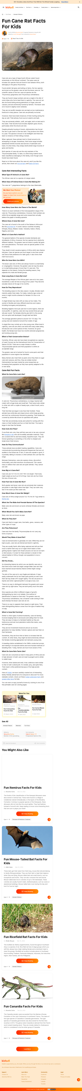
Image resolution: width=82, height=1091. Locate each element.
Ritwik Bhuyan (10, 941)
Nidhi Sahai (9, 867)
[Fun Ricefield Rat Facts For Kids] (27, 918)
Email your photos (13, 201)
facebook (43, 1074)
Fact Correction (41, 743)
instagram (43, 1079)
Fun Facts (28, 7)
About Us (23, 1074)
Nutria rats (5, 499)
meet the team (25, 1076)
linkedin (43, 1081)
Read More (64, 2)
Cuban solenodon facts (33, 677)
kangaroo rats (9, 434)
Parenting (36, 7)
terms (62, 1074)
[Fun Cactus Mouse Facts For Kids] (38, 699)
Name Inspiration (55, 7)
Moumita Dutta (19, 32)
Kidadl (3, 14)
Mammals (18, 725)
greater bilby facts (8, 679)
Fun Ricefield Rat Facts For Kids (25, 937)
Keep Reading (28, 814)
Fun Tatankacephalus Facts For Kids (23, 710)
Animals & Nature (36, 704)
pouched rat (11, 226)
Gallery (7, 69)
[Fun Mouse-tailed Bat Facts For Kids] (27, 840)
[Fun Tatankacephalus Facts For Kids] (24, 699)
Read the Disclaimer (11, 743)
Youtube (43, 1083)
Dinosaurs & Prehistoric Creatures (9, 705)
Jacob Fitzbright (17, 34)
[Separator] (78, 1079)
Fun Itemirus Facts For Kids (23, 787)
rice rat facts (21, 163)
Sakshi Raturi (33, 34)
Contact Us (5, 1074)
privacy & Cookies (65, 1076)
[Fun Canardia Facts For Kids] (27, 987)
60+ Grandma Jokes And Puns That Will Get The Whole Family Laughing (36, 2)
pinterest (43, 1076)
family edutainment (26, 1081)
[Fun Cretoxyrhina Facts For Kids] (10, 699)
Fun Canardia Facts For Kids (23, 1006)
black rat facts (34, 163)
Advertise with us (6, 1076)
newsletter (24, 1079)
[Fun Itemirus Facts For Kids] (27, 768)
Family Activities (19, 7)
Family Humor (44, 7)
